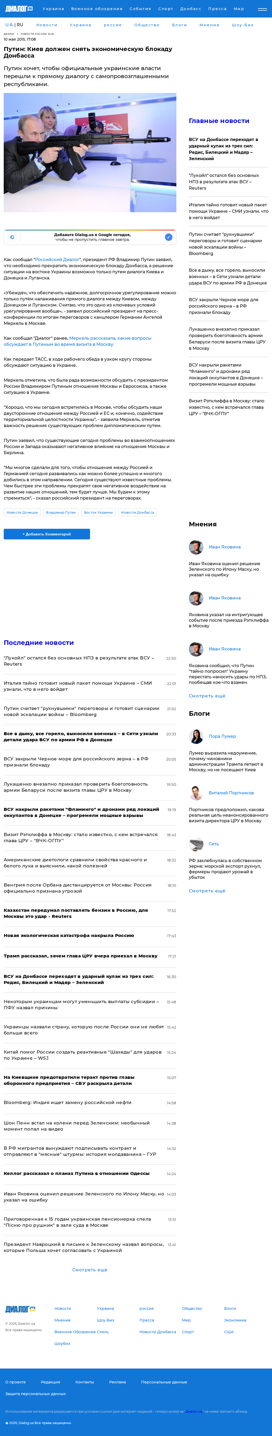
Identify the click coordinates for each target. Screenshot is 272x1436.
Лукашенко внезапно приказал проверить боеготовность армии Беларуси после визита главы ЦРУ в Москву (227, 339)
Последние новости (39, 642)
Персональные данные (164, 1382)
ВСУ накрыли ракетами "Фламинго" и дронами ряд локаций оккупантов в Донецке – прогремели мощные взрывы (226, 375)
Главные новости (219, 121)
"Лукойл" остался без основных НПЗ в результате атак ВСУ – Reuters (224, 182)
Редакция (50, 1382)
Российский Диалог (57, 259)
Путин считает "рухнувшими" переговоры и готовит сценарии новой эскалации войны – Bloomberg (225, 244)
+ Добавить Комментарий (47, 534)
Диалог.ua (193, 1411)
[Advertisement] (90, 586)
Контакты (84, 1382)
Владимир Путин (61, 512)
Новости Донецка (22, 512)
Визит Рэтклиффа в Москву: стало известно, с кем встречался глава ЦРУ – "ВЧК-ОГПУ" (226, 407)
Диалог (9, 34)
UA (9, 24)
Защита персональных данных (35, 1393)
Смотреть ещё (90, 1269)
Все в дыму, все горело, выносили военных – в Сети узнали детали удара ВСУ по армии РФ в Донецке (228, 277)
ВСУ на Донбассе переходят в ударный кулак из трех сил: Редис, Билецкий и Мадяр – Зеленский (223, 149)
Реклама (117, 1382)
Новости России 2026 (37, 34)
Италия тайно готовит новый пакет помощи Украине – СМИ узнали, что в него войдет (229, 211)
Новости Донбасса (137, 512)
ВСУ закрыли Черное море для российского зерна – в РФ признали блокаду (223, 306)
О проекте (15, 1382)
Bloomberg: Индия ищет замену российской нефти (68, 1102)
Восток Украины (98, 512)
